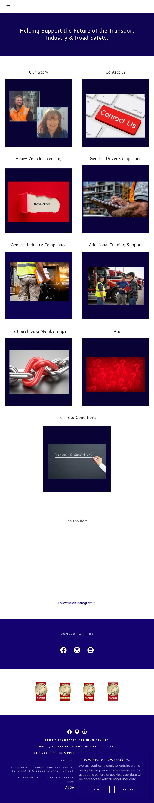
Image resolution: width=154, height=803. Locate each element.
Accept (129, 789)
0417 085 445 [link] (44, 752)
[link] (63, 650)
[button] (8, 6)
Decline (94, 789)
